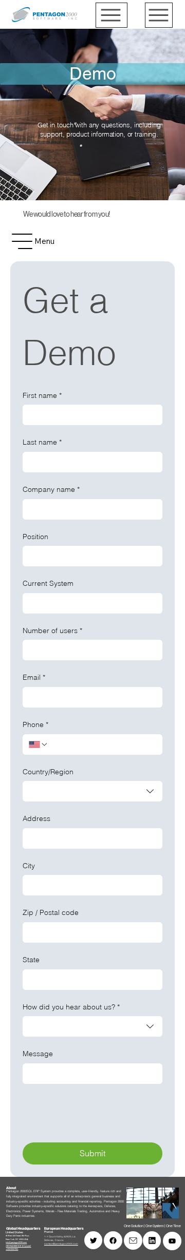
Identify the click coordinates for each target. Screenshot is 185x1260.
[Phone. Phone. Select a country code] (38, 744)
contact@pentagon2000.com (61, 1244)
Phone (35, 724)
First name (42, 395)
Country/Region (48, 771)
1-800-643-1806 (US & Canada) (18, 1246)
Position (35, 536)
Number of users (52, 630)
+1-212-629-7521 (12, 1249)
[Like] (113, 1240)
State (31, 959)
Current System (48, 583)
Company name (51, 489)
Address (36, 818)
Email (34, 677)
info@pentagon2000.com (16, 1242)
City (29, 865)
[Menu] (111, 15)
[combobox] (92, 791)
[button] (161, 1206)
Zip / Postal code (51, 912)
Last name (42, 442)
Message (38, 1053)
